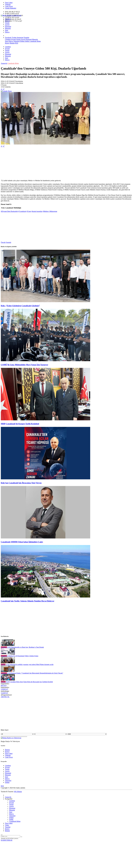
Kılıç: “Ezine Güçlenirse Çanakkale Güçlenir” (20, 306)
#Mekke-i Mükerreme (50, 211)
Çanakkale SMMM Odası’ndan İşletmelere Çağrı (22, 542)
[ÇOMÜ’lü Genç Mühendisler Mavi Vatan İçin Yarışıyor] (45, 361)
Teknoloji (16, 41)
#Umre (28, 211)
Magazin (8, 28)
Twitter (14, 37)
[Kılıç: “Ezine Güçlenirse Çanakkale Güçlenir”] (45, 301)
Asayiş (7, 25)
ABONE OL (5, 697)
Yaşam (7, 23)
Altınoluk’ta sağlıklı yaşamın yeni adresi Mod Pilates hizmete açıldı (29, 664)
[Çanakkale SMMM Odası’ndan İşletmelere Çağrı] (45, 538)
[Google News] (6, 91)
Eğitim (22, 41)
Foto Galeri (8, 2)
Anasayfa (4, 63)
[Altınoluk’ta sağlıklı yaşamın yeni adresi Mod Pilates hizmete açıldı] (8, 662)
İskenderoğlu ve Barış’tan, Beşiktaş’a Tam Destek (25, 647)
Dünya (7, 32)
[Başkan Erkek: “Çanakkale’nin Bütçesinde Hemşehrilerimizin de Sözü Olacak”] (8, 671)
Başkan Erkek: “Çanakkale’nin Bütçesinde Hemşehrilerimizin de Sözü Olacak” (35, 673)
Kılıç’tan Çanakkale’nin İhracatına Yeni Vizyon (21, 483)
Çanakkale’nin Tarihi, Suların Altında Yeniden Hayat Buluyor (27, 601)
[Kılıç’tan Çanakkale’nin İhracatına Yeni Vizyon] (45, 479)
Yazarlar (7, 827)
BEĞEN (4, 685)
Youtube (26, 37)
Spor (6, 30)
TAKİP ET (4, 689)
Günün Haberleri (10, 8)
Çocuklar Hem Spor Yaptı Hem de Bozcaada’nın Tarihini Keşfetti (29, 682)
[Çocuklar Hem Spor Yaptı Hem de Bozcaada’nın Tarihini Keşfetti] (8, 680)
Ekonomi (8, 26)
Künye (7, 43)
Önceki (3, 242)
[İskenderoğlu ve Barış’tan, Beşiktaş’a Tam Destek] (8, 645)
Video (7, 825)
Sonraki (8, 242)
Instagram (20, 37)
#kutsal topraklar (36, 211)
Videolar (8, 4)
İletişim (12, 43)
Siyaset (7, 21)
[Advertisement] (63, 163)
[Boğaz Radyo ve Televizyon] (11, 15)
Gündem (8, 19)
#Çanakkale (22, 211)
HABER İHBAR (6, 840)
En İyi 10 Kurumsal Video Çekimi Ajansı (22, 656)
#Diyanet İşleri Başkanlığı (9, 211)
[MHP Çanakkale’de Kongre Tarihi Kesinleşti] (45, 420)
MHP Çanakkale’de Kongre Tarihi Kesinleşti (20, 424)
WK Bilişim (18, 791)
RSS (16, 43)
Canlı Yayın (9, 6)
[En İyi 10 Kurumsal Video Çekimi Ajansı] (8, 654)
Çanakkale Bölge (35, 41)
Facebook (8, 37)
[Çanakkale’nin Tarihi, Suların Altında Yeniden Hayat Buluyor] (45, 597)
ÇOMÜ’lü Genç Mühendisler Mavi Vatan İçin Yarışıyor (24, 365)
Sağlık (26, 41)
